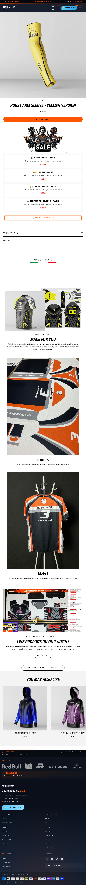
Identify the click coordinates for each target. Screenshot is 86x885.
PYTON (47, 844)
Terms (15, 883)
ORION (47, 819)
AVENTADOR (49, 835)
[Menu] (80, 7)
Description (7, 240)
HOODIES (5, 827)
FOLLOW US (43, 655)
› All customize (7, 844)
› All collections (50, 848)
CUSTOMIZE (7, 814)
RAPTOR (48, 831)
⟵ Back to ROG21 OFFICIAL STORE (43, 668)
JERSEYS (5, 819)
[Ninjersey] (9, 7)
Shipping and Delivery (10, 233)
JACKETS (5, 835)
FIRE (46, 840)
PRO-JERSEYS (7, 823)
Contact (22, 883)
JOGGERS (5, 831)
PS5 (46, 823)
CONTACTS (6, 862)
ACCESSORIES (7, 840)
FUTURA (47, 827)
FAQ (3, 883)
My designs (6, 867)
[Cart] (58, 7)
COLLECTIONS (51, 814)
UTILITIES (5, 858)
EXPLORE (6, 854)
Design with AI (13, 808)
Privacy (9, 883)
